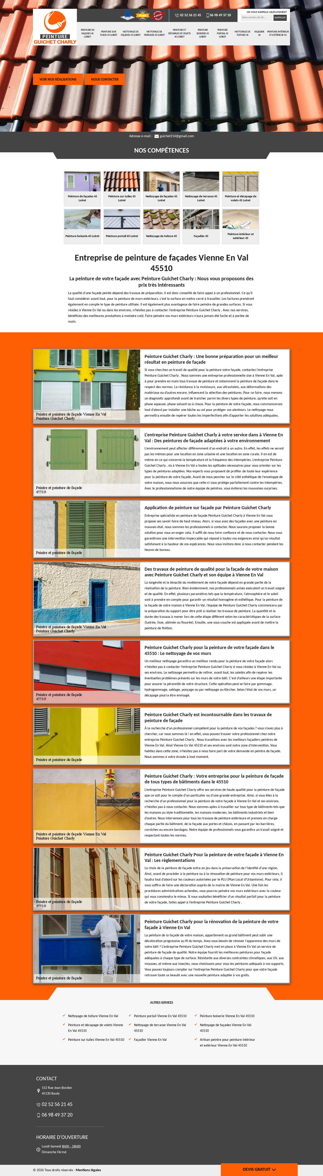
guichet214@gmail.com (177, 136)
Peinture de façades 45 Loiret (87, 33)
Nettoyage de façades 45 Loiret (131, 34)
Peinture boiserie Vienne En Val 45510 (227, 1016)
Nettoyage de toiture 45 (242, 34)
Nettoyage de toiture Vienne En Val (93, 1016)
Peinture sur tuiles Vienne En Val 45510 (96, 1040)
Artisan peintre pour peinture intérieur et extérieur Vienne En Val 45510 (227, 1042)
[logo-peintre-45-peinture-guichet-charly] (55, 27)
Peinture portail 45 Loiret (222, 33)
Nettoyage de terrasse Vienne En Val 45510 (160, 1028)
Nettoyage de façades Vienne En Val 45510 (225, 1028)
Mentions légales (88, 1170)
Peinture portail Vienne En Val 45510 (160, 1016)
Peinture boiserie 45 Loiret (203, 33)
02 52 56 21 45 (190, 15)
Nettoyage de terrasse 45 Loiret (154, 34)
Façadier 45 (259, 34)
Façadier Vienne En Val (150, 1040)
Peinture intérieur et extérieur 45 (278, 34)
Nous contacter (104, 79)
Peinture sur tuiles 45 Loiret (108, 34)
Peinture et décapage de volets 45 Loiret (179, 33)
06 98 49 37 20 (220, 15)
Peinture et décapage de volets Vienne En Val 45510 (95, 1028)
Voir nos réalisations (58, 79)
